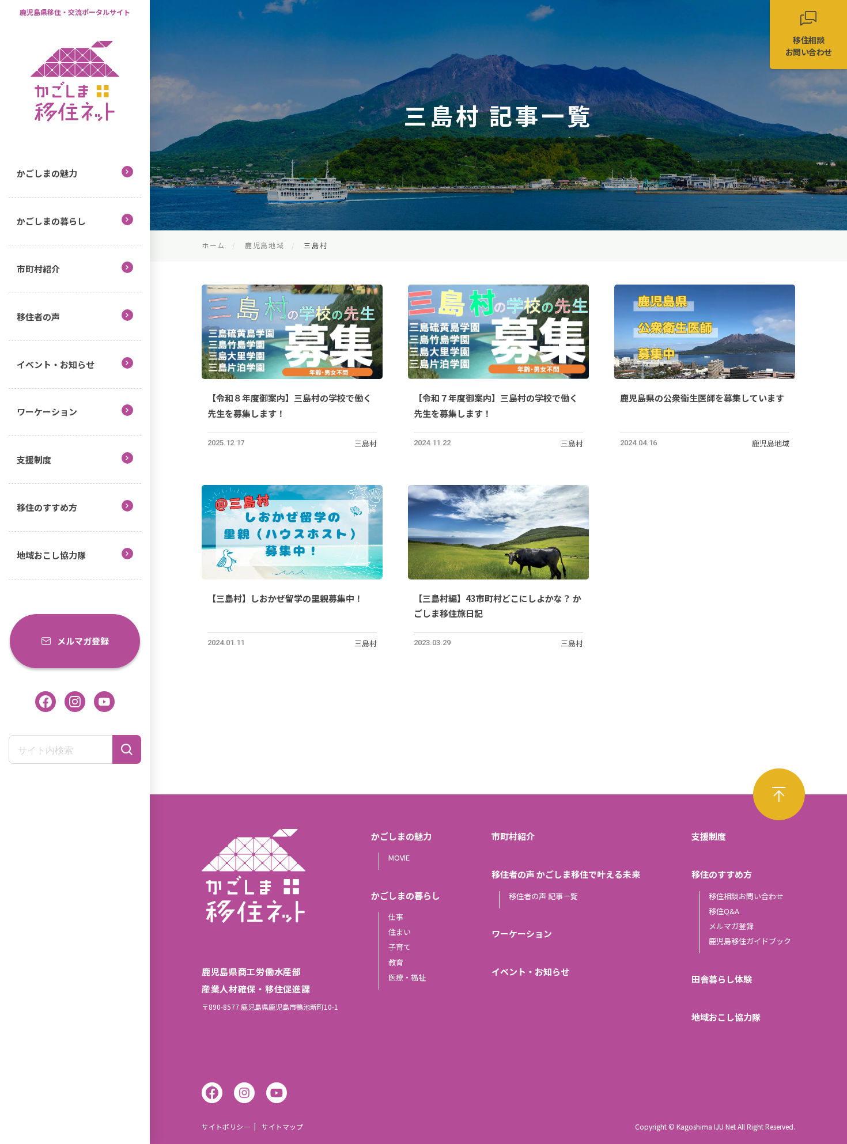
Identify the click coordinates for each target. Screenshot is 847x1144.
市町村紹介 (38, 269)
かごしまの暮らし (51, 221)
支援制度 (34, 459)
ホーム (213, 245)
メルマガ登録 (83, 641)
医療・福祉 (407, 977)
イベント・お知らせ (55, 364)
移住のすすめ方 (47, 507)
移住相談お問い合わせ (746, 896)
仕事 (395, 916)
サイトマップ (282, 1126)
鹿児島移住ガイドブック (750, 940)
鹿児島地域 (264, 245)
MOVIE (399, 857)
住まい (399, 931)
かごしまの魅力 (47, 173)
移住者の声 (38, 316)
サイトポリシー (226, 1126)
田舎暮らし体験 (721, 979)
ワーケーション (47, 412)
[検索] (126, 749)
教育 (395, 962)
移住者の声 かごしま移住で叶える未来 (565, 874)
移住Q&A (724, 911)
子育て (399, 946)
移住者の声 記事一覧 (543, 896)
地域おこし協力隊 (51, 555)
